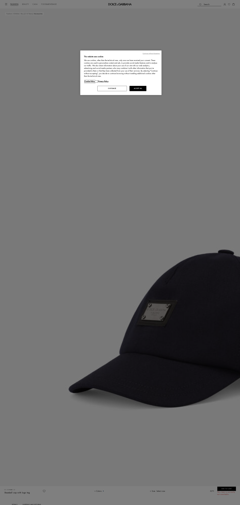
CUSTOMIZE (112, 88)
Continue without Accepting (151, 53)
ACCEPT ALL (138, 88)
